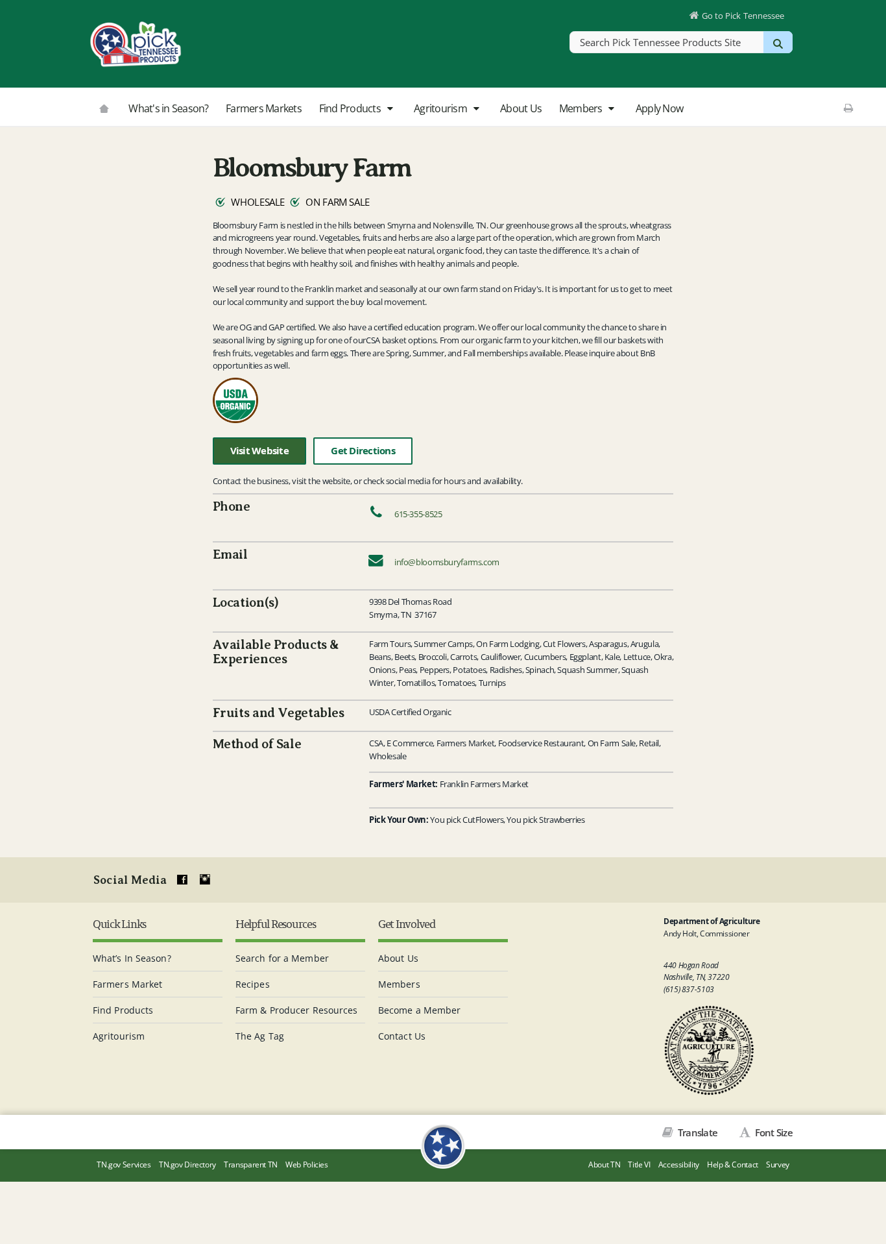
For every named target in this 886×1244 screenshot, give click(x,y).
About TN (604, 1164)
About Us (521, 108)
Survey (777, 1164)
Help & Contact (732, 1164)
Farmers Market (127, 984)
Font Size (772, 1132)
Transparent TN (251, 1164)
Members (582, 108)
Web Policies (306, 1164)
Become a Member (419, 1010)
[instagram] (205, 880)
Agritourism (441, 108)
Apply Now (659, 108)
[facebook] (182, 880)
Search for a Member (282, 958)
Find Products (351, 108)
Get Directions (363, 450)
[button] (389, 109)
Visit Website (259, 450)
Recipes (252, 984)
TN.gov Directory (187, 1164)
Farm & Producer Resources (296, 1010)
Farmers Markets (264, 108)
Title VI (639, 1164)
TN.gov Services (123, 1164)
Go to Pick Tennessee (743, 15)
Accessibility (678, 1164)
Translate (696, 1132)
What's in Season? (168, 108)
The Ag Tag (259, 1036)
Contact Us (401, 1036)
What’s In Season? (132, 958)
